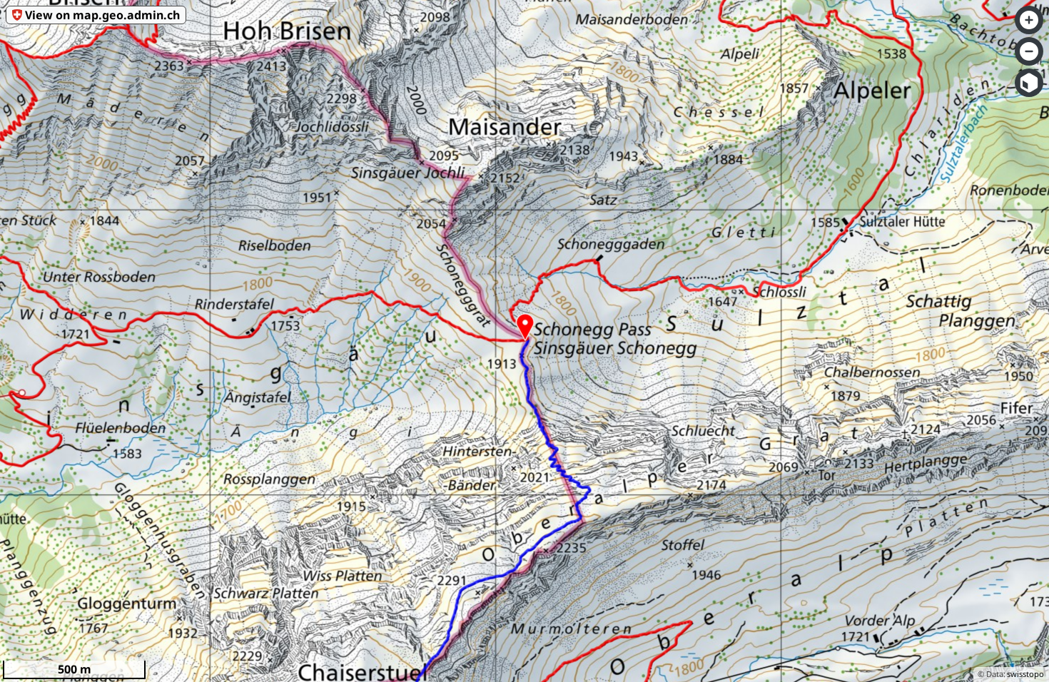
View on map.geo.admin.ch (102, 15)
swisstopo (1025, 673)
